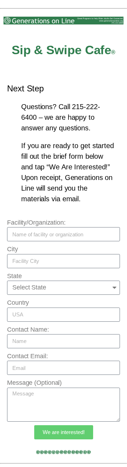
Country (18, 302)
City (12, 249)
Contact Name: (28, 329)
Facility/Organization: (36, 222)
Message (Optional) (34, 382)
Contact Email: (27, 356)
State (14, 276)
